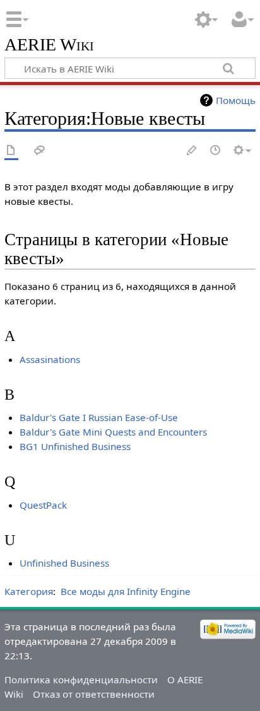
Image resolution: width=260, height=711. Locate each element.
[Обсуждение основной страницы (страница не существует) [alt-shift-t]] (40, 151)
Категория (28, 591)
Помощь (236, 100)
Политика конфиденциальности (81, 679)
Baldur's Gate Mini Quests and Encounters (113, 431)
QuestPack (43, 505)
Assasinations (50, 359)
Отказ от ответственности (94, 694)
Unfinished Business (64, 563)
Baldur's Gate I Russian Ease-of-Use (99, 417)
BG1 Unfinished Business (75, 446)
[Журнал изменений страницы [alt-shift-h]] (216, 151)
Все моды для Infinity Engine (126, 591)
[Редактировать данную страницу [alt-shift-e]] (192, 151)
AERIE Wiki (49, 45)
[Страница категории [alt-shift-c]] (11, 151)
